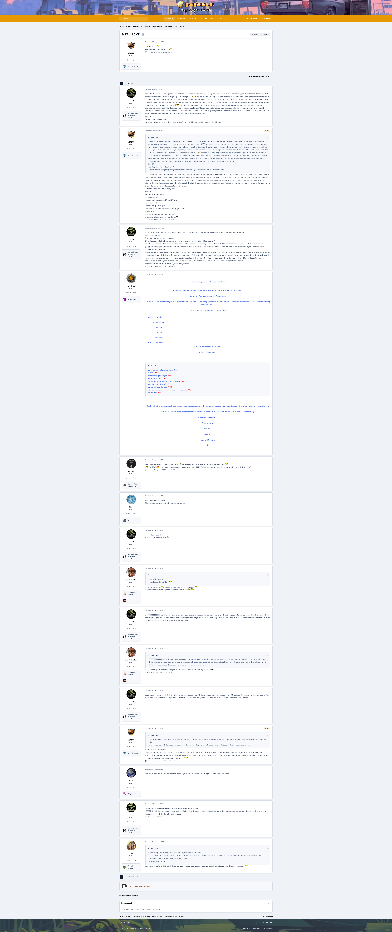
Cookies (148, 928)
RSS (155, 928)
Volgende (131, 83)
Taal (122, 928)
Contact (140, 928)
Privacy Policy (131, 928)
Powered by (263, 928)
